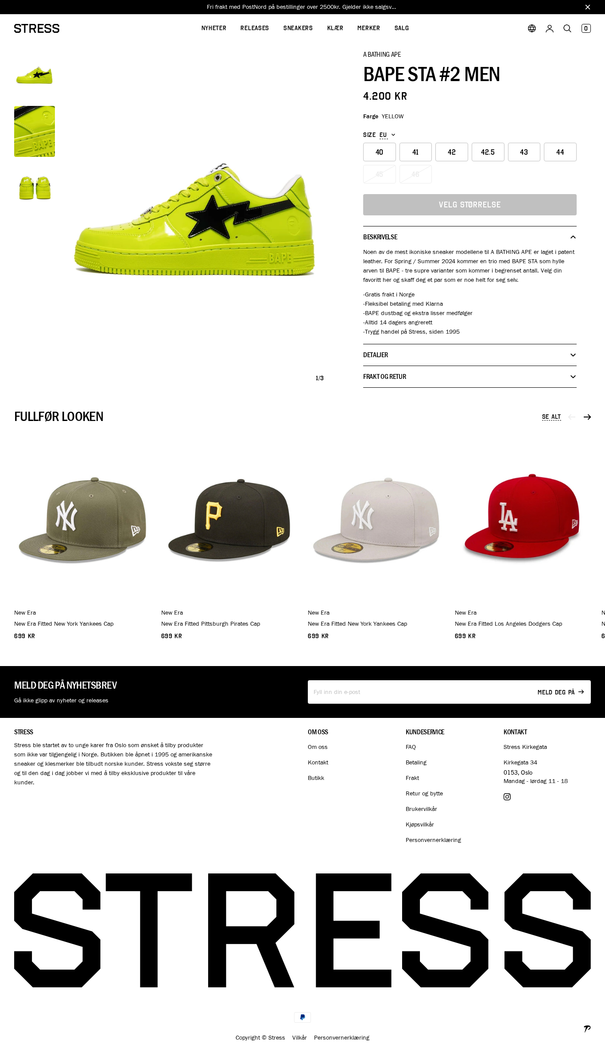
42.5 (488, 152)
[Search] (567, 28)
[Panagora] (587, 1028)
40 (380, 152)
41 (415, 152)
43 (524, 152)
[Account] (549, 28)
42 (452, 152)
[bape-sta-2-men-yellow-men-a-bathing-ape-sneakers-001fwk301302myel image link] (195, 219)
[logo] (36, 28)
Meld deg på (556, 692)
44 (560, 152)
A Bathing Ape (382, 54)
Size (369, 135)
